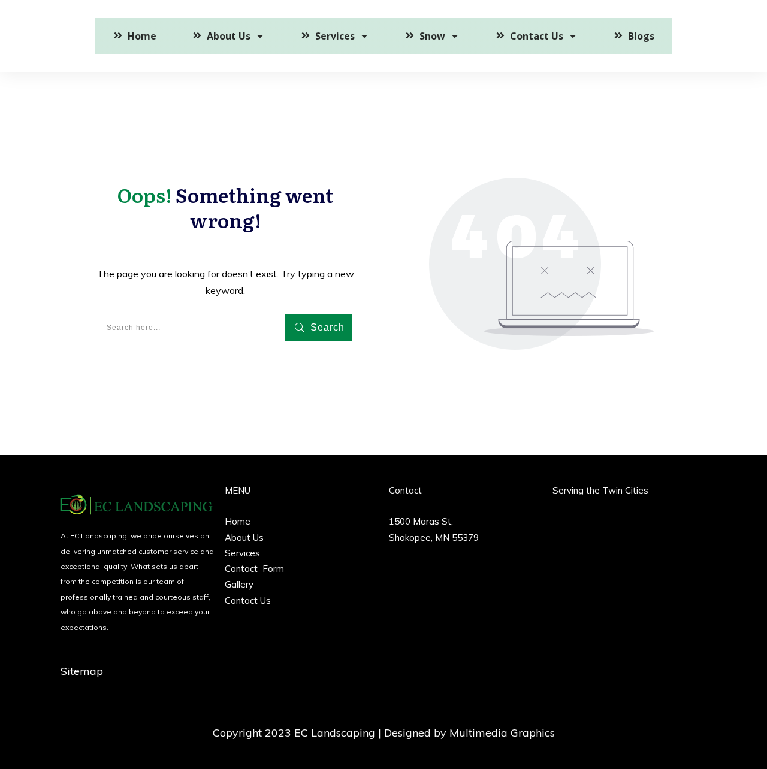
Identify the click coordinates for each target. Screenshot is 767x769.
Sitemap (82, 671)
